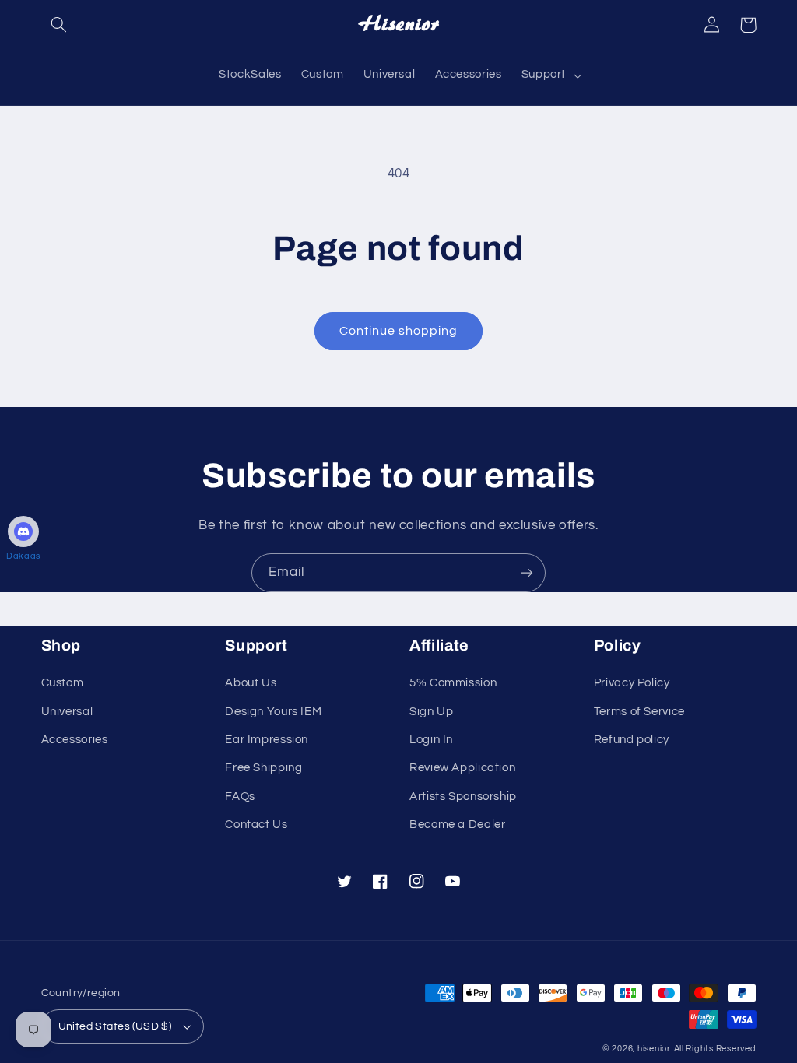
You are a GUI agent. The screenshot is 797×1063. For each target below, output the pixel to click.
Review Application (462, 768)
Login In (431, 740)
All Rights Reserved (715, 1048)
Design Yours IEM (273, 711)
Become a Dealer (457, 824)
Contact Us (256, 824)
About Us (250, 683)
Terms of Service (639, 711)
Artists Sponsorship (463, 796)
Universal (67, 711)
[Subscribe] (527, 572)
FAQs (240, 796)
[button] (59, 25)
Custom (62, 683)
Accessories (74, 740)
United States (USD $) (115, 1026)
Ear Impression (266, 740)
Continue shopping (398, 331)
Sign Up (431, 711)
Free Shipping (263, 768)
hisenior (654, 1048)
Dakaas (23, 556)
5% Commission (453, 683)
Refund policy (631, 740)
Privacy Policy (632, 683)
